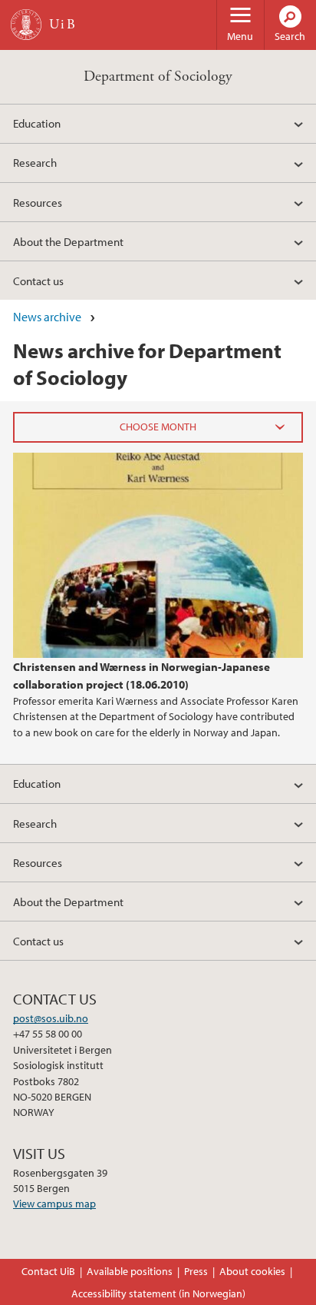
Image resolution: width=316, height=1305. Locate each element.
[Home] (26, 24)
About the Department (68, 241)
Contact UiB (48, 1271)
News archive (47, 316)
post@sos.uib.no (50, 1018)
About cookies (252, 1271)
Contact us (38, 280)
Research (35, 162)
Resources (37, 202)
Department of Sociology (158, 76)
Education (37, 123)
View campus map (54, 1203)
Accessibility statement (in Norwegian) (158, 1293)
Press (196, 1271)
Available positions (130, 1271)
